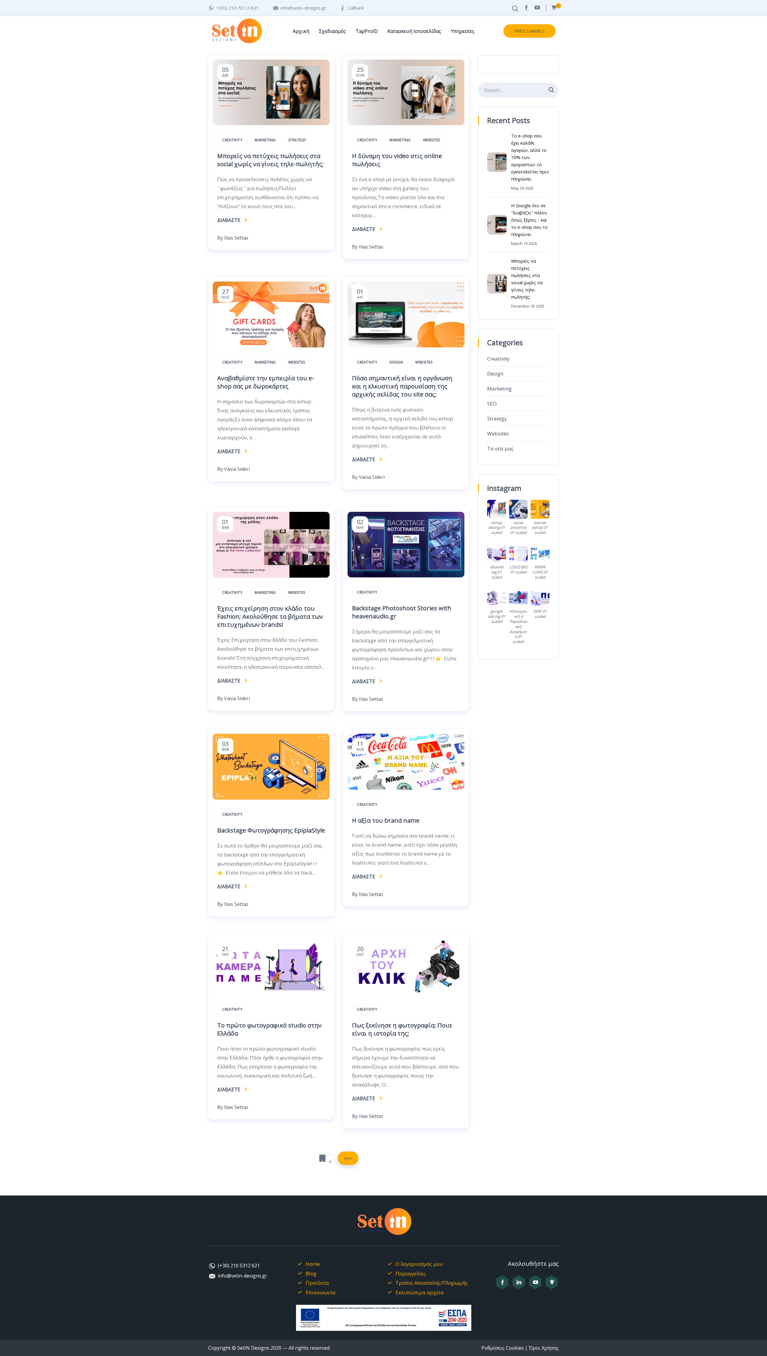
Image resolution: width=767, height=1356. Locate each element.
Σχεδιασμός (332, 31)
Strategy (497, 418)
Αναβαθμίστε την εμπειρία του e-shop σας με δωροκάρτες (265, 382)
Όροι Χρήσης (544, 1348)
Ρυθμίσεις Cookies (502, 1348)
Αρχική (301, 31)
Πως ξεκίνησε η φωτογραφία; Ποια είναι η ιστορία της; (402, 1029)
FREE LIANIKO (529, 31)
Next (348, 1158)
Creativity (498, 358)
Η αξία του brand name (385, 820)
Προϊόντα (317, 1282)
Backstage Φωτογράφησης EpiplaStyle (271, 830)
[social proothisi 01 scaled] (518, 509)
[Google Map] (552, 1285)
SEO (492, 403)
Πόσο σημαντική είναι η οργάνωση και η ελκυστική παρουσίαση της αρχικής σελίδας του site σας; (402, 386)
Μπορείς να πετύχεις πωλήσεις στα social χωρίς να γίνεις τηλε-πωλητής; (270, 160)
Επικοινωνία (321, 1292)
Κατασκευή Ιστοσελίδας (414, 31)
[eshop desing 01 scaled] (496, 509)
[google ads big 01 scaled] (496, 597)
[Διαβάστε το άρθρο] (271, 123)
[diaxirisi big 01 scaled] (496, 553)
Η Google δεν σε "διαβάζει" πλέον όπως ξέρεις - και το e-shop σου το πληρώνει (529, 219)
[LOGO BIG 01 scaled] (518, 553)
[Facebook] (526, 7)
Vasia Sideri (237, 469)
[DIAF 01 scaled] (540, 597)
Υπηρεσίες (463, 31)
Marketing (499, 388)
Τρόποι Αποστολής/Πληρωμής (431, 1282)
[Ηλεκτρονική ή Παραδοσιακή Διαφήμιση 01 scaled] (518, 597)
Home (313, 1263)
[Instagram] (519, 1285)
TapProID (367, 31)
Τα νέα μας (500, 448)
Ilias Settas (236, 237)
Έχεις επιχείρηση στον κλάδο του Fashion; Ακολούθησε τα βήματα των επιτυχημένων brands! (270, 616)
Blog (311, 1273)
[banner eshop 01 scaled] (540, 509)
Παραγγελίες (410, 1273)
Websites (498, 433)
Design (495, 373)
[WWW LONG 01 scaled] (540, 553)
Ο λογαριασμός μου (419, 1263)
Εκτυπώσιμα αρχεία (419, 1292)
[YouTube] (537, 7)
